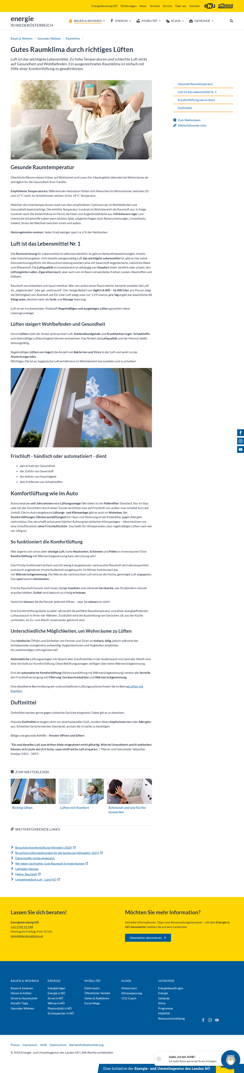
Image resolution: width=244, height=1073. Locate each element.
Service (167, 6)
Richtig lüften (22, 807)
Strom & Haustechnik (24, 998)
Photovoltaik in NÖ (60, 1008)
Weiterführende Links (192, 125)
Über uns (180, 6)
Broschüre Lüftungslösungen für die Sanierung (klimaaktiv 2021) (57, 853)
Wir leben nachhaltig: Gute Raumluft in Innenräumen (49, 863)
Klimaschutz (129, 988)
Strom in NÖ (55, 998)
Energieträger (56, 988)
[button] (190, 1059)
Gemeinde (166, 980)
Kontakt (194, 6)
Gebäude (163, 998)
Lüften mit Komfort (74, 807)
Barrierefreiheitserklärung (86, 1045)
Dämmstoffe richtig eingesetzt (35, 858)
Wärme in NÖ (56, 1003)
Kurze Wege (92, 1003)
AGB (43, 1045)
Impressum (29, 1045)
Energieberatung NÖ (105, 6)
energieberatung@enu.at (27, 936)
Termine (155, 6)
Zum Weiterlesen (189, 120)
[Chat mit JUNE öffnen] (230, 1059)
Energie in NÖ (56, 993)
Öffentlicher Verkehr (97, 993)
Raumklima (73, 38)
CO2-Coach (128, 998)
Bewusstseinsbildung (171, 1018)
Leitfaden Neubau (27, 869)
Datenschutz (58, 1045)
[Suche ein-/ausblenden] (231, 21)
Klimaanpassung (131, 993)
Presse (15, 1045)
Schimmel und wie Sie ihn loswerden (127, 809)
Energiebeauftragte (170, 988)
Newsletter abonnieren (146, 937)
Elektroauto (92, 988)
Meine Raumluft (26, 874)
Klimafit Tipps (19, 1003)
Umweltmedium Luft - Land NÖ (35, 879)
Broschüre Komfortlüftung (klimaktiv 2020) (43, 847)
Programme (165, 1008)
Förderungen (128, 6)
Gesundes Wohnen (49, 38)
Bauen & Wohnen (21, 38)
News (143, 6)
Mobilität (92, 980)
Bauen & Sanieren (22, 988)
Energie (54, 980)
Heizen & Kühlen (21, 993)
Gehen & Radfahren (96, 998)
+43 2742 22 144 (22, 927)
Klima (126, 980)
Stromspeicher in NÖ (61, 1013)
